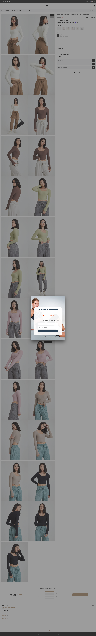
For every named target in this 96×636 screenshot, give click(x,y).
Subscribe (48, 331)
